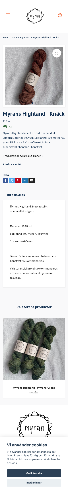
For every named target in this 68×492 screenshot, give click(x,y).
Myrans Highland (20, 37)
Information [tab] (16, 195)
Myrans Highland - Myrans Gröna (34, 387)
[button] (32, 103)
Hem (5, 37)
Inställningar (34, 482)
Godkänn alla (34, 473)
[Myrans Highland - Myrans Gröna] (34, 350)
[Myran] (35, 15)
